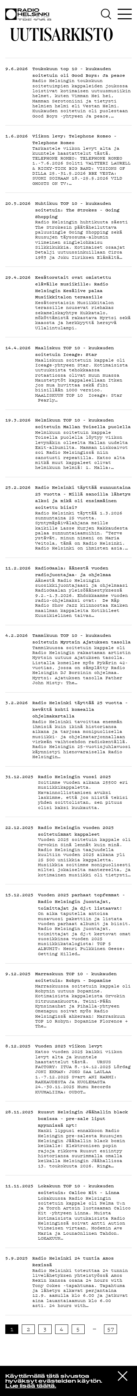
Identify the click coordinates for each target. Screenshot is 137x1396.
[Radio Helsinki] (29, 14)
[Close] (122, 1375)
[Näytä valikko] (125, 14)
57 (110, 1329)
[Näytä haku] (108, 14)
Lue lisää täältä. (30, 1386)
